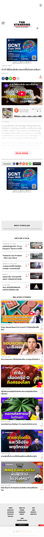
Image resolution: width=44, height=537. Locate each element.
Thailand (13, 264)
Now (33, 510)
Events (33, 512)
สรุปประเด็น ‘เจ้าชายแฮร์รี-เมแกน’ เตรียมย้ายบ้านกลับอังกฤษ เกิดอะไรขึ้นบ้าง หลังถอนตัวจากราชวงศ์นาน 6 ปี (12, 278)
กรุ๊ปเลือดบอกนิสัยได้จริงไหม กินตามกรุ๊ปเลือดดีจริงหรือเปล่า (19, 392)
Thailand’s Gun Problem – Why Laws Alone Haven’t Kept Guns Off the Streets (12, 256)
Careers (22, 512)
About (22, 514)
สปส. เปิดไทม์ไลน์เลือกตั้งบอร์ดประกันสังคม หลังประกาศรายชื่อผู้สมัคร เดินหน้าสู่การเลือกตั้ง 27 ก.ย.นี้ (12, 288)
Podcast (10, 510)
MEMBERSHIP (36, 163)
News (10, 507)
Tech (14, 244)
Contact (33, 514)
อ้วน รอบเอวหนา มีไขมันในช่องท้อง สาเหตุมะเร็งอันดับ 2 (20, 359)
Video (22, 510)
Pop (33, 507)
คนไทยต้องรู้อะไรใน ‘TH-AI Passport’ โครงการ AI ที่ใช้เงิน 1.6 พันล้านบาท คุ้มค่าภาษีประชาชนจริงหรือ (12, 247)
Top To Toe (6, 66)
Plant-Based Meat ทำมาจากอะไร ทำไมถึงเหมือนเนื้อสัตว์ (20, 328)
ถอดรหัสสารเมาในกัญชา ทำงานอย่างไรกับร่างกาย (19, 424)
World (5, 264)
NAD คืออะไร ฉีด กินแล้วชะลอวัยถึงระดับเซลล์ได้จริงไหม (19, 489)
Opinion (10, 512)
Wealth (22, 507)
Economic (6, 244)
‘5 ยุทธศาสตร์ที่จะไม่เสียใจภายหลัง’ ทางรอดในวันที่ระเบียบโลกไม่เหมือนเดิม (12, 267)
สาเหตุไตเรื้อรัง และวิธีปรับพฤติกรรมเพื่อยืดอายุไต (19, 456)
